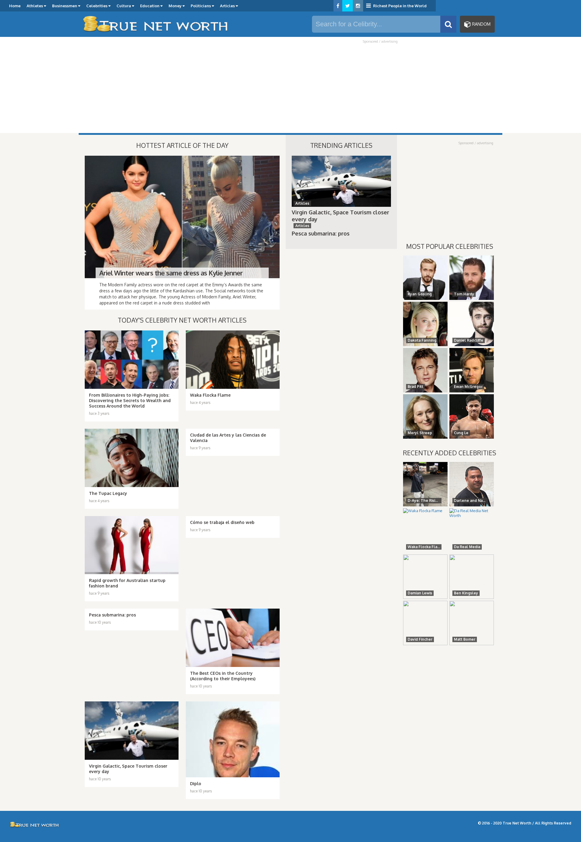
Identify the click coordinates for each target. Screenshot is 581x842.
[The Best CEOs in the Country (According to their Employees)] (233, 638)
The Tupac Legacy (108, 493)
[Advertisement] (290, 88)
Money (175, 5)
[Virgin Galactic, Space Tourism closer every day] (132, 730)
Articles (228, 5)
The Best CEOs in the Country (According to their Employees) (222, 676)
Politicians (201, 5)
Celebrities (97, 5)
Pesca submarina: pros (112, 614)
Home (15, 5)
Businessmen (65, 5)
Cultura (124, 5)
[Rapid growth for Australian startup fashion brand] (132, 545)
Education (150, 5)
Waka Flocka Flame (210, 395)
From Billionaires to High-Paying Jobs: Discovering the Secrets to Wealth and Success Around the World (130, 400)
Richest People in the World (399, 5)
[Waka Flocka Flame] (233, 359)
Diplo (195, 783)
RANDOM (481, 24)
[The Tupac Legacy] (132, 458)
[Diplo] (233, 739)
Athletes (35, 5)
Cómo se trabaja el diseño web (222, 522)
